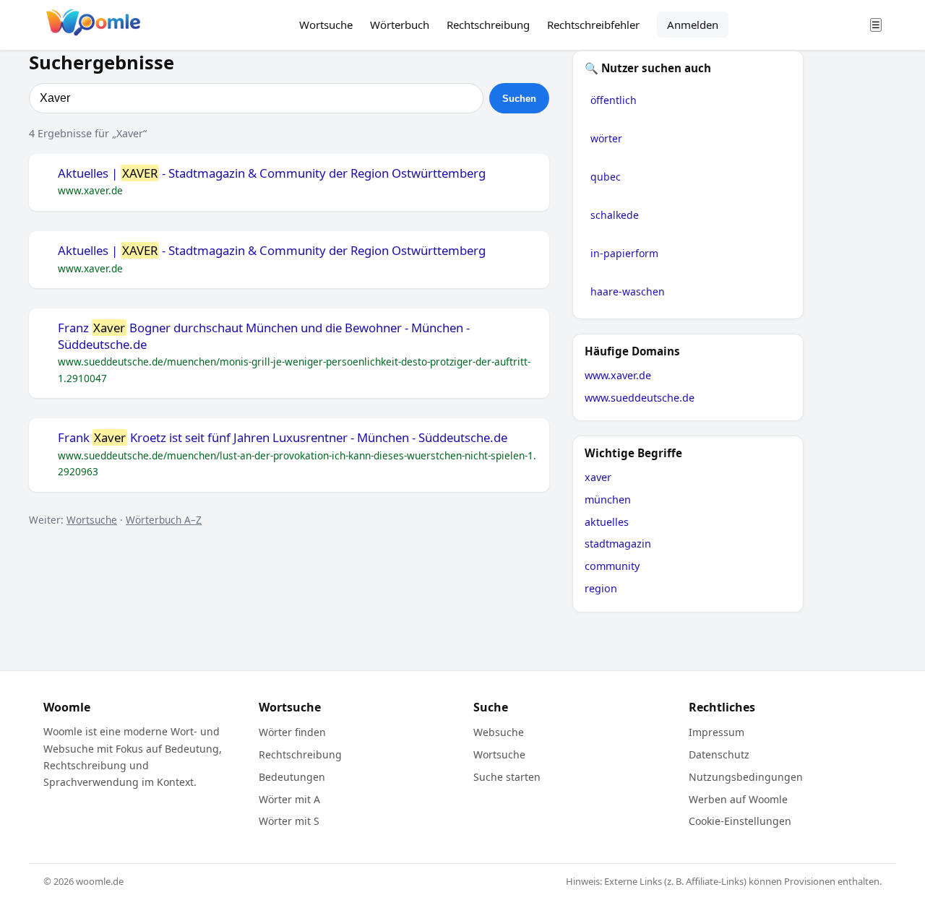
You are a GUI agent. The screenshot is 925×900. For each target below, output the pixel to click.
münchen (608, 499)
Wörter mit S (289, 821)
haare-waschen (627, 291)
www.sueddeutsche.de (639, 397)
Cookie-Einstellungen (740, 821)
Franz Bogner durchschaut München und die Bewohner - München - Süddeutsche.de (264, 336)
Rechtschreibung (488, 24)
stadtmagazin (618, 543)
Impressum (716, 732)
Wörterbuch (399, 24)
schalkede (614, 215)
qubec (605, 176)
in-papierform (624, 253)
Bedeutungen (292, 777)
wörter (606, 138)
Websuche (498, 732)
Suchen (519, 98)
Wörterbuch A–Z (164, 520)
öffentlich (613, 100)
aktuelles (607, 522)
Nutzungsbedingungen (746, 777)
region (601, 588)
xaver (598, 477)
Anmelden (692, 24)
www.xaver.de (618, 375)
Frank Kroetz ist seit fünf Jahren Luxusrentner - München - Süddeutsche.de (282, 438)
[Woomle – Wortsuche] (93, 25)
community (612, 566)
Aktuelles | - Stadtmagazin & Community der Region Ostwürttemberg (272, 173)
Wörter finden (292, 732)
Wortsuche (326, 24)
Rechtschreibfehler (593, 24)
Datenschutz (719, 754)
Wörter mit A (289, 799)
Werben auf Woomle (738, 799)
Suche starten (507, 777)
